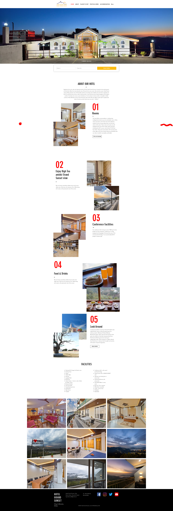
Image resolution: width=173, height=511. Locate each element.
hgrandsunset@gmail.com (71, 496)
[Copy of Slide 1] (82, 61)
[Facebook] (99, 494)
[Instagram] (105, 494)
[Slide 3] (87, 61)
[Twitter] (111, 494)
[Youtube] (116, 494)
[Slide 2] (85, 61)
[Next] (165, 35)
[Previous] (7, 35)
